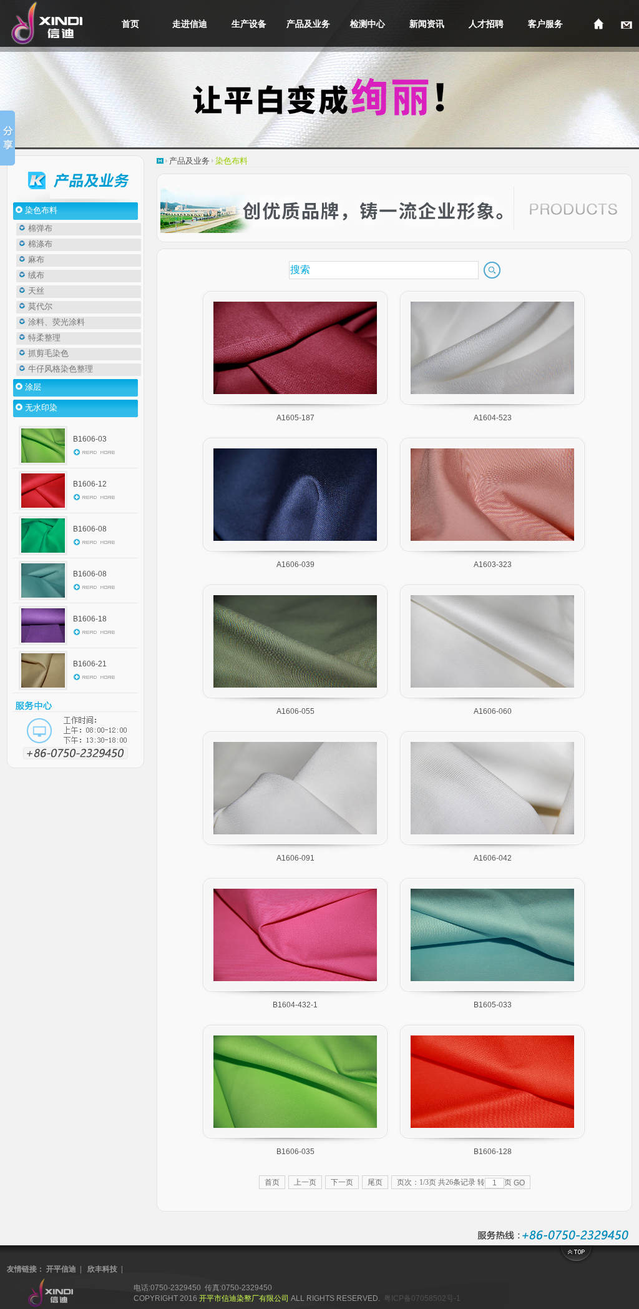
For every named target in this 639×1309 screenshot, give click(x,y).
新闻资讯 (426, 24)
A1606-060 (493, 711)
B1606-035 (295, 1151)
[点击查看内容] (94, 454)
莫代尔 (39, 306)
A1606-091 (295, 858)
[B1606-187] (43, 645)
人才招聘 (486, 24)
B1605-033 (493, 1004)
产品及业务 (308, 24)
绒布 (35, 275)
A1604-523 (493, 417)
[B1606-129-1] (43, 510)
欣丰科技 (102, 1269)
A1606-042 (493, 858)
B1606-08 (90, 529)
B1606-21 (90, 663)
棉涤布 (39, 244)
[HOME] (598, 23)
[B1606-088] (43, 600)
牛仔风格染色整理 (59, 368)
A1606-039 (295, 564)
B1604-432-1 (295, 1004)
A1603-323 (493, 564)
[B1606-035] (43, 465)
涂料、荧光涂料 (55, 322)
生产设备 (249, 24)
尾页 (375, 1182)
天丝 (35, 290)
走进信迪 (189, 24)
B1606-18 (90, 619)
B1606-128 (493, 1151)
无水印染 (40, 407)
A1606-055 (295, 711)
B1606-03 (90, 439)
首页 (130, 24)
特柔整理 (43, 337)
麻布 (35, 259)
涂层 (32, 387)
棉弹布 (39, 228)
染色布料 (40, 210)
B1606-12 (90, 484)
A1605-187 (295, 417)
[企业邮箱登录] (626, 23)
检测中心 (367, 24)
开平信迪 (61, 1269)
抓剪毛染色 (47, 353)
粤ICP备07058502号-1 (422, 1298)
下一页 (342, 1182)
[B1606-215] (43, 690)
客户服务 (545, 24)
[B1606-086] (43, 555)
